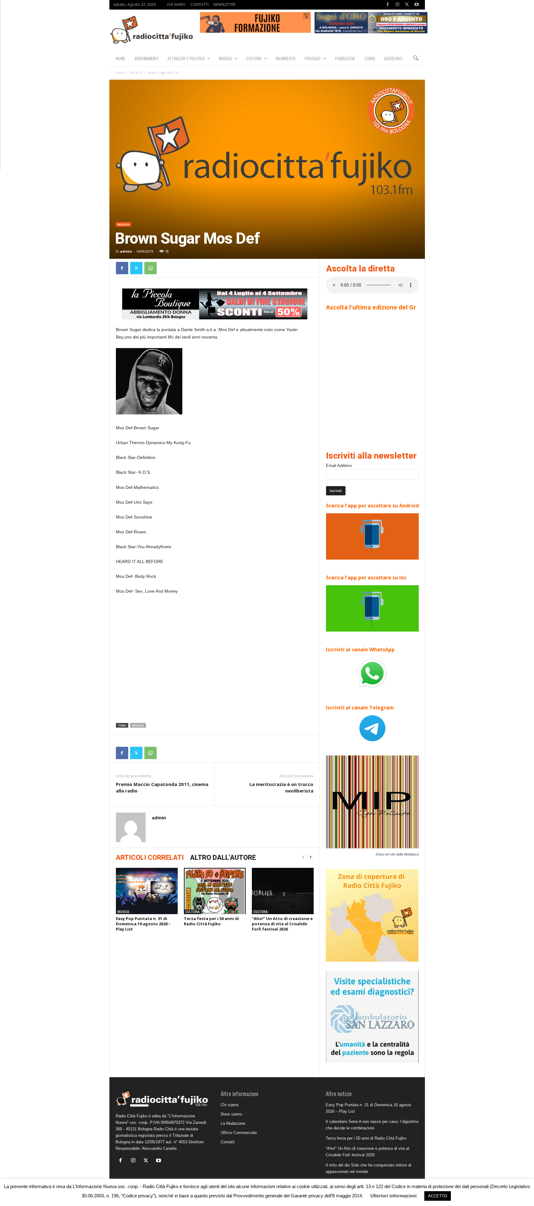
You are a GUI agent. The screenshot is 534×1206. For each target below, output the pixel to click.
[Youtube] (416, 5)
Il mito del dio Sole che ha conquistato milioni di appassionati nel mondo (368, 1168)
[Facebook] (388, 5)
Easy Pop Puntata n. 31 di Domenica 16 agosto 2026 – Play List (143, 924)
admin (126, 251)
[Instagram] (397, 5)
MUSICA (225, 58)
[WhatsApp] (150, 268)
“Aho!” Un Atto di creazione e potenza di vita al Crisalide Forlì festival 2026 (282, 924)
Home (120, 72)
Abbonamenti (146, 58)
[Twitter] (407, 5)
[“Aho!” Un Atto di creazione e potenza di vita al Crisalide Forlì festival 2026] (283, 891)
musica (138, 725)
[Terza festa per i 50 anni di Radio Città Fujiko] (215, 891)
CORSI (370, 58)
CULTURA (253, 58)
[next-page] (310, 857)
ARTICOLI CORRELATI (150, 857)
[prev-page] (303, 857)
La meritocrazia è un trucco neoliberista (281, 787)
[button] (415, 58)
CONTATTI (199, 4)
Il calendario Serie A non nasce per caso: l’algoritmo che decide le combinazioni (372, 1124)
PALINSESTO (285, 58)
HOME (120, 58)
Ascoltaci (393, 58)
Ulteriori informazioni (394, 1195)
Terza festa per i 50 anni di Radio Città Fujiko (211, 921)
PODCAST (313, 58)
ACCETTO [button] (437, 1196)
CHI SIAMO (176, 4)
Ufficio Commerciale (239, 1132)
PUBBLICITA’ (345, 58)
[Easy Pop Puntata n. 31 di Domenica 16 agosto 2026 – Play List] (147, 891)
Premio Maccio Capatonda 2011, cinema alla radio (162, 787)
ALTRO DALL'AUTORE (223, 857)
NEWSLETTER (224, 4)
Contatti (228, 1142)
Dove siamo (231, 1114)
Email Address (339, 465)
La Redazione (233, 1123)
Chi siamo (230, 1105)
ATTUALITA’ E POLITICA (186, 58)
